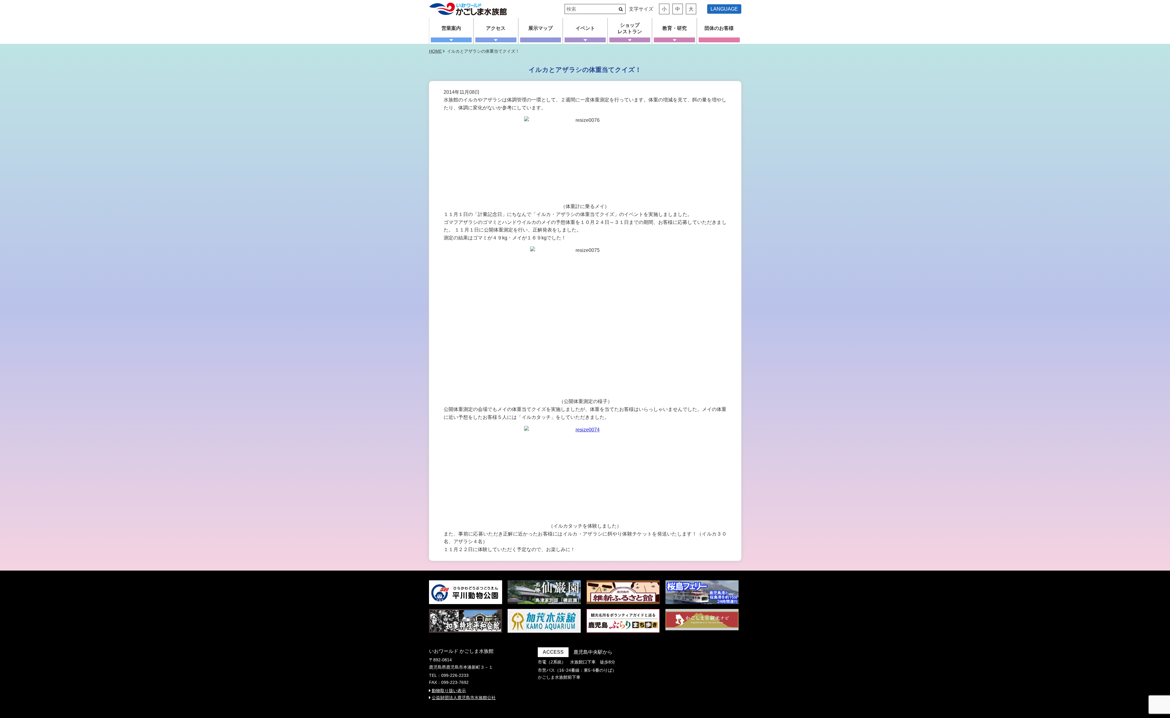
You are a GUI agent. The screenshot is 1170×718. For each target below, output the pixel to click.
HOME (435, 51)
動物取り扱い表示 (449, 690)
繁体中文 (726, 16)
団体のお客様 (719, 28)
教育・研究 (674, 28)
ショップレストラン (630, 28)
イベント (585, 28)
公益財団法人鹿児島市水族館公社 (464, 697)
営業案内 (451, 28)
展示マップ (540, 28)
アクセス (495, 28)
